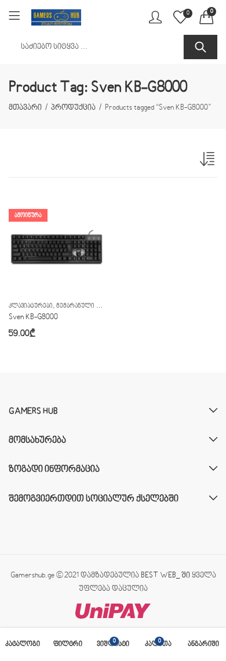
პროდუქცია (73, 108)
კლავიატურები (31, 306)
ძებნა (200, 47)
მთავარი (25, 108)
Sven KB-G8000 (33, 317)
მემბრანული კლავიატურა (94, 306)
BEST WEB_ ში (165, 576)
